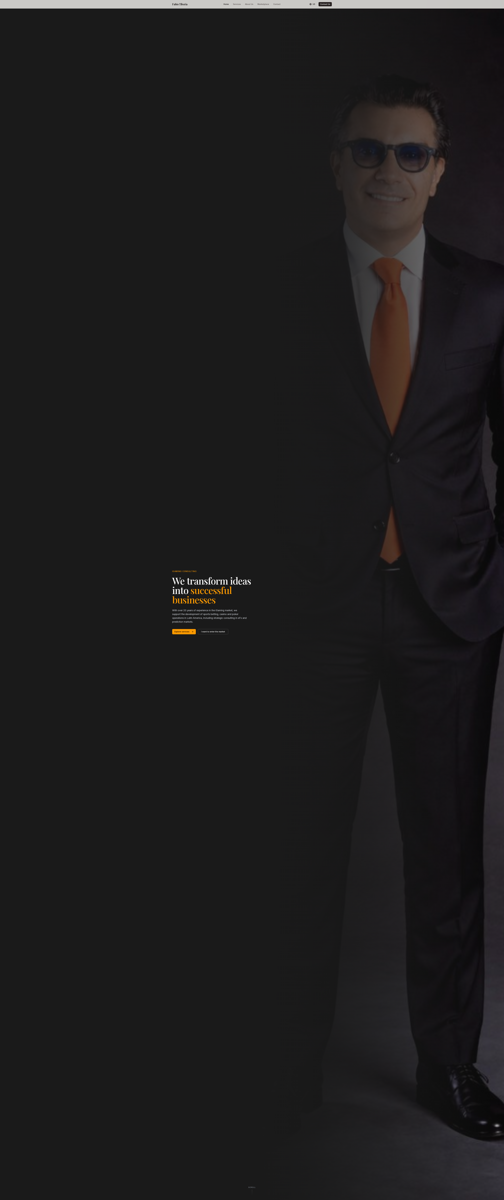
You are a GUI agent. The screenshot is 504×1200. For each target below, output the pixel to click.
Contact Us (325, 4)
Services (237, 4)
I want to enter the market (213, 631)
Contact (276, 4)
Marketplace (263, 4)
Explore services (181, 631)
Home (226, 4)
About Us (249, 4)
